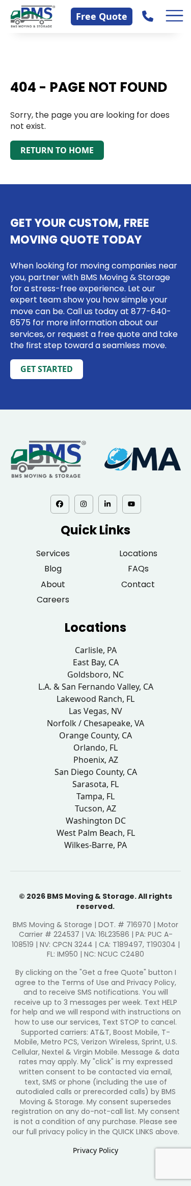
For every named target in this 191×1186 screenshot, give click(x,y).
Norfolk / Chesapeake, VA (95, 723)
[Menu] (174, 16)
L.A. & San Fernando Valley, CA (95, 686)
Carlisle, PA (96, 650)
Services (53, 553)
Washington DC (96, 820)
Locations (138, 553)
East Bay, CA (96, 662)
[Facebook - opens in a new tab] (60, 504)
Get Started (46, 369)
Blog (53, 568)
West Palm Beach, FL (96, 832)
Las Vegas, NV (95, 711)
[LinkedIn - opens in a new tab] (108, 504)
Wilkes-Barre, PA (95, 845)
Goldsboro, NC (95, 674)
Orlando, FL (95, 747)
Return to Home (57, 150)
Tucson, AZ (95, 808)
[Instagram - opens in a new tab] (84, 504)
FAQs (138, 568)
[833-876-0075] (148, 16)
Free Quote (101, 16)
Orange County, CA (95, 735)
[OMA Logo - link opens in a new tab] (142, 459)
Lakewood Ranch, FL (95, 698)
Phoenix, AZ (95, 759)
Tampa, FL (95, 796)
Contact (138, 584)
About (53, 584)
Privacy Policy (95, 1150)
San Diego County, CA (95, 771)
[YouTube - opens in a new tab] (132, 504)
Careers (53, 599)
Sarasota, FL (95, 784)
